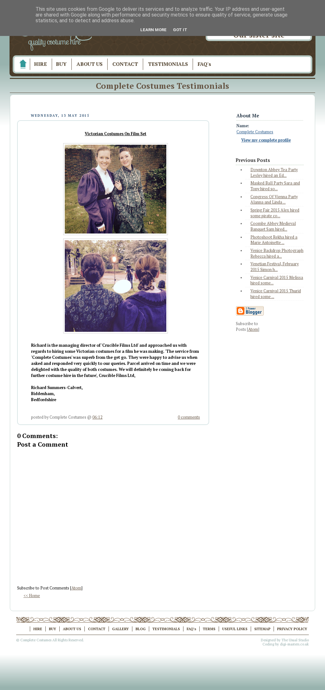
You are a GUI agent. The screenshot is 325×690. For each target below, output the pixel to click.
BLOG (141, 628)
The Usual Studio (295, 640)
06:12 (97, 417)
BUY (61, 63)
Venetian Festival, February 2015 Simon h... (274, 266)
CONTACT (125, 63)
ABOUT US (89, 63)
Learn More (153, 29)
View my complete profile (266, 140)
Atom (76, 588)
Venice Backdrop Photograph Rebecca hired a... (276, 253)
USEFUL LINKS (235, 628)
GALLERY (120, 628)
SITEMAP (262, 628)
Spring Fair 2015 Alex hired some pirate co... (274, 213)
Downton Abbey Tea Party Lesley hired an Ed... (274, 172)
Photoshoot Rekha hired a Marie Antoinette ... (273, 240)
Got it (180, 29)
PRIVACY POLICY (292, 628)
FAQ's (204, 63)
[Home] (22, 64)
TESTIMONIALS (168, 63)
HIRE (40, 63)
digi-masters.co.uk (294, 644)
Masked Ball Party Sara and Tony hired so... (275, 186)
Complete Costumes (254, 132)
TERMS (209, 628)
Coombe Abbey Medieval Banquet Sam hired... (273, 226)
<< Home (31, 595)
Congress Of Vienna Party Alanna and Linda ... (274, 199)
